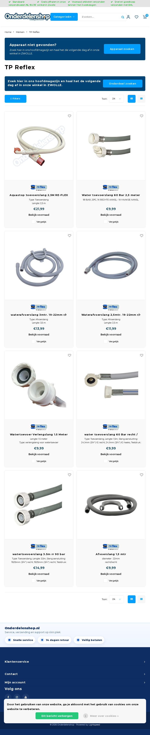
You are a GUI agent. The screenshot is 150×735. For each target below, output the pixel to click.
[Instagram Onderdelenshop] (16, 697)
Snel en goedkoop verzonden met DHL (123, 3)
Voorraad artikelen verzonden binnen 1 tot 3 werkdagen (86, 3)
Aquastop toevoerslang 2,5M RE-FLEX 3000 (39, 195)
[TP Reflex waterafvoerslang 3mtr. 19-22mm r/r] (39, 265)
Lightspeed (94, 724)
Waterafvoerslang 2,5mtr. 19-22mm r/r (110, 314)
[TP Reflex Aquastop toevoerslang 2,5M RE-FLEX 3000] (39, 146)
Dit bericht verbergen (56, 715)
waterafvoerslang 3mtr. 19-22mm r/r (39, 314)
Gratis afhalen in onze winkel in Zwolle (51, 3)
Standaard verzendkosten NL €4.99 (22, 3)
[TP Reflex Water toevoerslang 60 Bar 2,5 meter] (111, 146)
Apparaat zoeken (122, 49)
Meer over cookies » (104, 715)
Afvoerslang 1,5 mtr (111, 554)
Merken (20, 32)
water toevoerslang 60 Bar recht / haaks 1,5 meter (111, 435)
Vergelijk (41, 221)
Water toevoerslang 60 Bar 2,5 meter (111, 195)
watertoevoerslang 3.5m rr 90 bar (38, 554)
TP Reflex (34, 32)
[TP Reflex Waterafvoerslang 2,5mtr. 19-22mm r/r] (111, 265)
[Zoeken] (123, 17)
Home (8, 32)
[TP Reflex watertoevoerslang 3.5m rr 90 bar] (39, 505)
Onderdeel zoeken (122, 83)
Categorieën (63, 16)
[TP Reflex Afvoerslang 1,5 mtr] (111, 505)
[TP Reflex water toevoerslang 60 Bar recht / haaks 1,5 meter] (111, 385)
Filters (17, 98)
